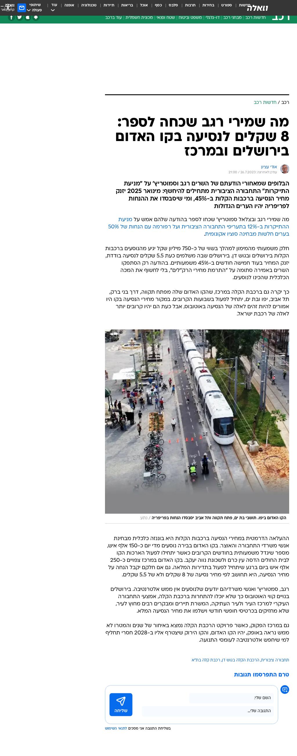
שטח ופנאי (166, 18)
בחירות (208, 5)
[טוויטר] (19, 17)
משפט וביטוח (190, 18)
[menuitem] (223, 8)
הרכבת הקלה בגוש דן (240, 660)
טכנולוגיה (89, 5)
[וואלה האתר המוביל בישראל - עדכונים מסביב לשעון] (257, 8)
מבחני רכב (232, 18)
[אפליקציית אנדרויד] (35, 17)
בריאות (127, 5)
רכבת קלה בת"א (206, 660)
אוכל (144, 5)
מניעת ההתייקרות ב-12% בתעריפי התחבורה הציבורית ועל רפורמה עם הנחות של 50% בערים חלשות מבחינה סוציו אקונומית (198, 227)
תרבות (190, 5)
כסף (158, 5)
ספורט (226, 5)
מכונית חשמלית (139, 18)
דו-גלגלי (213, 18)
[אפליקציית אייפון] (27, 17)
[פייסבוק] (11, 17)
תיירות (109, 5)
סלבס (173, 5)
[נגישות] (8, 7)
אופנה (69, 5)
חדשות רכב (255, 18)
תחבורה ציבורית (275, 660)
